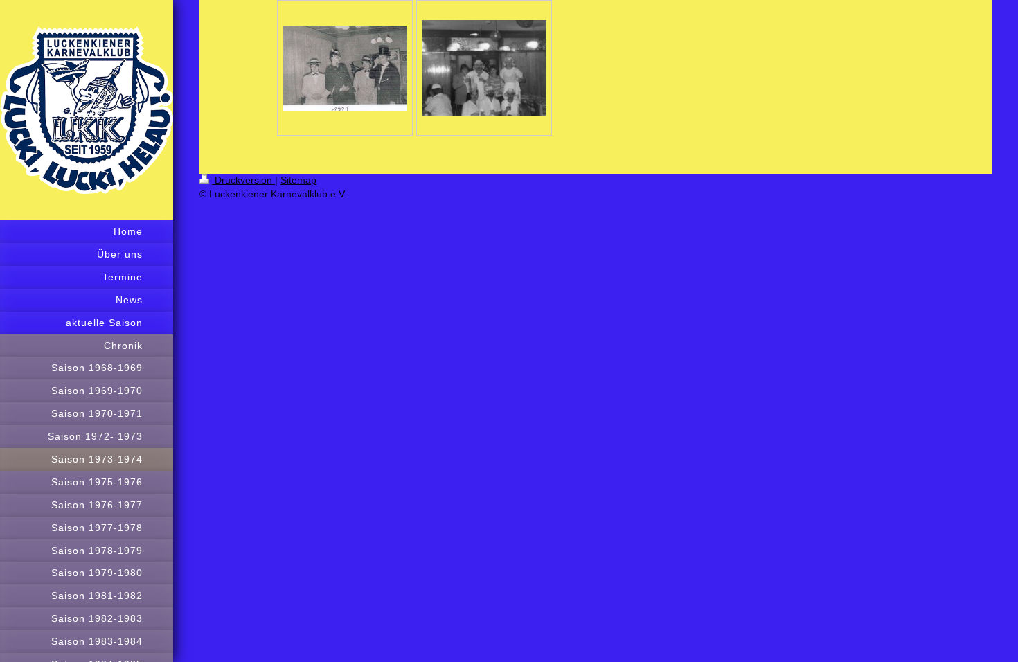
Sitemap (298, 180)
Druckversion (243, 180)
